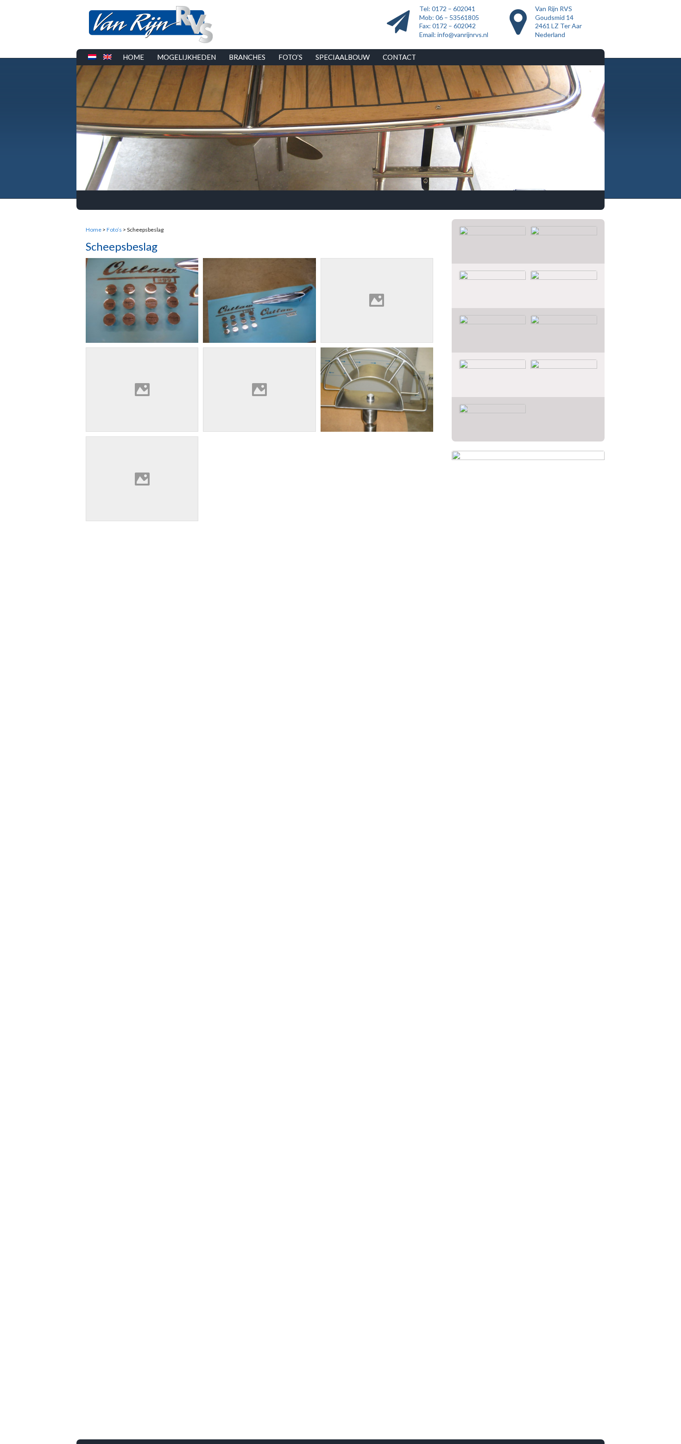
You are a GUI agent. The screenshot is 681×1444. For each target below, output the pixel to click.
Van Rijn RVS (151, 24)
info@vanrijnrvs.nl (462, 34)
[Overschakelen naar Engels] (108, 57)
